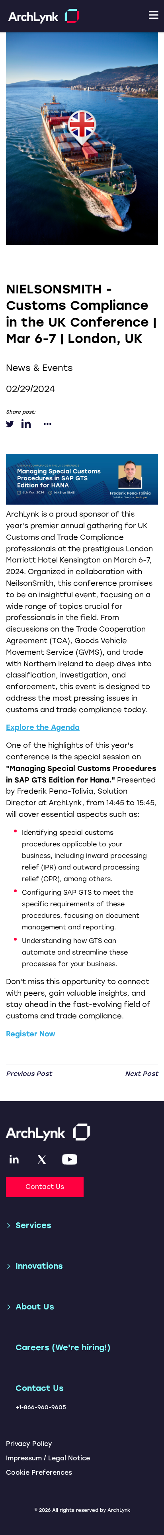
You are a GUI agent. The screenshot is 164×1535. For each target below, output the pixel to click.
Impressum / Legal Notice (48, 1458)
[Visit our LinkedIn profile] (14, 1159)
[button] (28, 1225)
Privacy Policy (29, 1444)
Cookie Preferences (39, 1473)
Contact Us (44, 1186)
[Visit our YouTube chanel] (70, 1159)
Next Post (141, 1073)
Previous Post (29, 1073)
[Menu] (156, 16)
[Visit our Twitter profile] (42, 1159)
